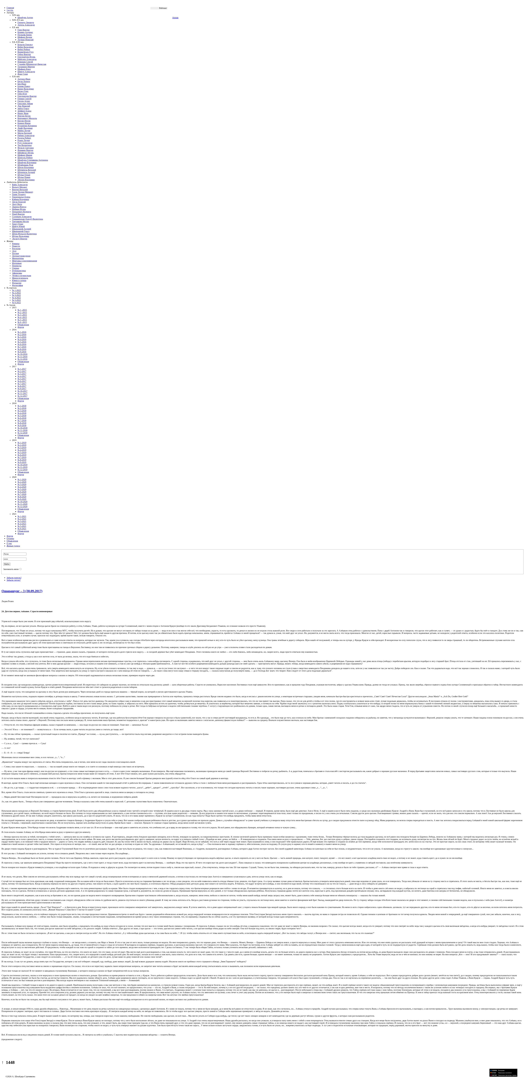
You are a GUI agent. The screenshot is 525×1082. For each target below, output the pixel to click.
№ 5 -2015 (22, 320)
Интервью (17, 263)
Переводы (16, 266)
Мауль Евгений (25, 133)
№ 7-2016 (22, 347)
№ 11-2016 (22, 356)
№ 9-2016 (22, 352)
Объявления (23, 325)
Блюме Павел (24, 86)
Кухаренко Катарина (27, 125)
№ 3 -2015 (22, 315)
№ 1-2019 (22, 442)
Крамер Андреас (25, 32)
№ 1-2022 (16, 290)
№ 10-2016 (22, 354)
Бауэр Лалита (24, 81)
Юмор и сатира (19, 280)
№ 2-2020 (22, 482)
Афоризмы (17, 273)
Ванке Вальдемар (26, 89)
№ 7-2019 (22, 457)
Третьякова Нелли (20, 221)
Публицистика (19, 270)
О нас (9, 543)
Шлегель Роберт (25, 157)
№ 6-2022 (16, 302)
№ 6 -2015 (22, 322)
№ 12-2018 (22, 433)
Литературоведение (21, 256)
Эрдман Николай (25, 39)
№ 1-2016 (22, 332)
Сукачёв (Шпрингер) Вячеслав (32, 64)
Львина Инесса (19, 207)
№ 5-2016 (22, 342)
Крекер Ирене (24, 123)
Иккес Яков (23, 113)
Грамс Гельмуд (19, 194)
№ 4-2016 (22, 339)
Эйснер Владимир (26, 180)
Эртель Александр (26, 25)
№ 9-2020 (22, 499)
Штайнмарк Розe (25, 165)
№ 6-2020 (22, 492)
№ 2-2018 (22, 408)
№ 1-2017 (22, 369)
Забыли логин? (14, 580)
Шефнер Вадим (25, 37)
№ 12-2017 (22, 396)
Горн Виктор (24, 30)
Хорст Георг (17, 224)
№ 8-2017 (22, 386)
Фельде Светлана (26, 148)
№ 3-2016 (22, 337)
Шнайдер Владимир (27, 162)
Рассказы (16, 248)
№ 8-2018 (22, 423)
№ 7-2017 (22, 384)
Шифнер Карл (24, 69)
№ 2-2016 (22, 334)
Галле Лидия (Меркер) (22, 192)
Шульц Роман (24, 177)
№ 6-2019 (22, 455)
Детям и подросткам (21, 275)
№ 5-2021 (22, 526)
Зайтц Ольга (23, 108)
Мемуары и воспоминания (24, 261)
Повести (16, 246)
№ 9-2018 (22, 425)
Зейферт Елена (24, 111)
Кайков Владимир (20, 199)
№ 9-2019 (22, 462)
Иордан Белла (24, 116)
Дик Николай (24, 106)
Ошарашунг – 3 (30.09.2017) (22, 591)
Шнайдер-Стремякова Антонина (33, 160)
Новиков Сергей (25, 62)
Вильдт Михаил (19, 187)
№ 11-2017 (22, 393)
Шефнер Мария (25, 155)
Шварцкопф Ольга (20, 231)
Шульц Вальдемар (20, 236)
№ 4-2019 (22, 450)
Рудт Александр (25, 143)
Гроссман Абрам (25, 103)
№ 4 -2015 (22, 317)
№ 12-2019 (22, 470)
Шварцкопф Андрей (21, 229)
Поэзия (15, 253)
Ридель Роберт (24, 138)
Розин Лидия (24, 140)
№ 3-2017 (22, 374)
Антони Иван (24, 79)
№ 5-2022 (16, 300)
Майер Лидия (24, 130)
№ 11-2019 (22, 467)
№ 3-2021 (22, 521)
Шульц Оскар (24, 175)
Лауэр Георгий (19, 202)
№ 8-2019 (22, 460)
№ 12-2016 (22, 359)
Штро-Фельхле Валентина (24, 234)
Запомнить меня (10, 569)
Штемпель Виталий (27, 170)
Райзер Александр (26, 135)
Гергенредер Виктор (27, 96)
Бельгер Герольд (25, 44)
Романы (15, 243)
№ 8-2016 (22, 349)
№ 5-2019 (22, 452)
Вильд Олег (23, 91)
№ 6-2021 (22, 528)
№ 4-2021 (22, 524)
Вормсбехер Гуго (25, 52)
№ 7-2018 (22, 420)
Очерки (15, 268)
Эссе (14, 251)
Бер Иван (22, 84)
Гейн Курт (22, 94)
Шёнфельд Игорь (26, 153)
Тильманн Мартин (26, 67)
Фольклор (16, 283)
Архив (175, 18)
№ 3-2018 (22, 411)
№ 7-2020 (22, 494)
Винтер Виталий (20, 189)
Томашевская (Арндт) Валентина (27, 219)
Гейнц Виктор (24, 54)
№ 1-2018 (22, 406)
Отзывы (10, 538)
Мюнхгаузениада (20, 278)
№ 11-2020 (22, 504)
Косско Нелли (24, 121)
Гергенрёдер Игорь (26, 57)
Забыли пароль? (14, 577)
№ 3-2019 (22, 447)
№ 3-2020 (22, 484)
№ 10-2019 (22, 465)
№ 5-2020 (22, 489)
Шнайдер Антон (25, 17)
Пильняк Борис (25, 35)
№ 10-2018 (22, 428)
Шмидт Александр (26, 71)
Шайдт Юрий (18, 226)
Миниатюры (18, 258)
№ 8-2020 (22, 497)
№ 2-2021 (22, 519)
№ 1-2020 (22, 479)
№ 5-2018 (22, 415)
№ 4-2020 (22, 487)
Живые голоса (13, 546)
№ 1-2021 (22, 516)
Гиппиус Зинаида (26, 22)
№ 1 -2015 (22, 310)
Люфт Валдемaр (25, 128)
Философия (17, 285)
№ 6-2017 (22, 381)
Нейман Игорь (19, 209)
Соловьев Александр (22, 216)
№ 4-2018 (22, 413)
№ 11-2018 (22, 430)
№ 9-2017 (22, 388)
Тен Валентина (25, 145)
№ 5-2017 (22, 379)
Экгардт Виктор (19, 239)
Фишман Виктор (25, 150)
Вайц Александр (20, 184)
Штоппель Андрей (26, 172)
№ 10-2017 (22, 391)
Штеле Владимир (26, 167)
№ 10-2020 (22, 501)
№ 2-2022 (16, 293)
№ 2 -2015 (22, 312)
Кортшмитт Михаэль (27, 118)
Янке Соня (23, 74)
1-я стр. (10, 10)
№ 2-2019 (22, 445)
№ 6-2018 (22, 418)
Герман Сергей (24, 98)
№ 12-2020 (22, 506)
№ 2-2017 (22, 371)
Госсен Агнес (24, 101)
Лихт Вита (17, 204)
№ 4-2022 (16, 298)
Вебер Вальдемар (26, 47)
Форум (21, 327)
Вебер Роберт (24, 49)
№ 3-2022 (16, 295)
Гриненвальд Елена (21, 197)
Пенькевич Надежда (21, 212)
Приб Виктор (18, 214)
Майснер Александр (27, 59)
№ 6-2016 (22, 344)
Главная (10, 8)
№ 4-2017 (22, 376)
